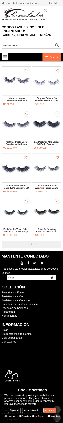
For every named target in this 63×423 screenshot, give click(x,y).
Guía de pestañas (12, 337)
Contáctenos (9, 341)
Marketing (55, 416)
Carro (54, 57)
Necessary (13, 416)
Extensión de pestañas (15, 308)
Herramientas (9, 315)
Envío (5, 330)
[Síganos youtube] (22, 263)
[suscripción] (51, 277)
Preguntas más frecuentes (17, 334)
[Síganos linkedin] (35, 263)
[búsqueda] (58, 45)
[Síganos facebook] (28, 263)
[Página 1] (27, 244)
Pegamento (8, 311)
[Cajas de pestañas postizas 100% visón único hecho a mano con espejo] (46, 211)
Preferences (40, 416)
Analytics (26, 416)
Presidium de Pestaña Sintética (20, 304)
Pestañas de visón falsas (16, 300)
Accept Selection (32, 410)
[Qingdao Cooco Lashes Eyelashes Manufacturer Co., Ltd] (31, 14)
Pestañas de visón (12, 296)
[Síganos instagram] (41, 263)
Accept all (50, 410)
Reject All (14, 410)
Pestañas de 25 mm (13, 292)
